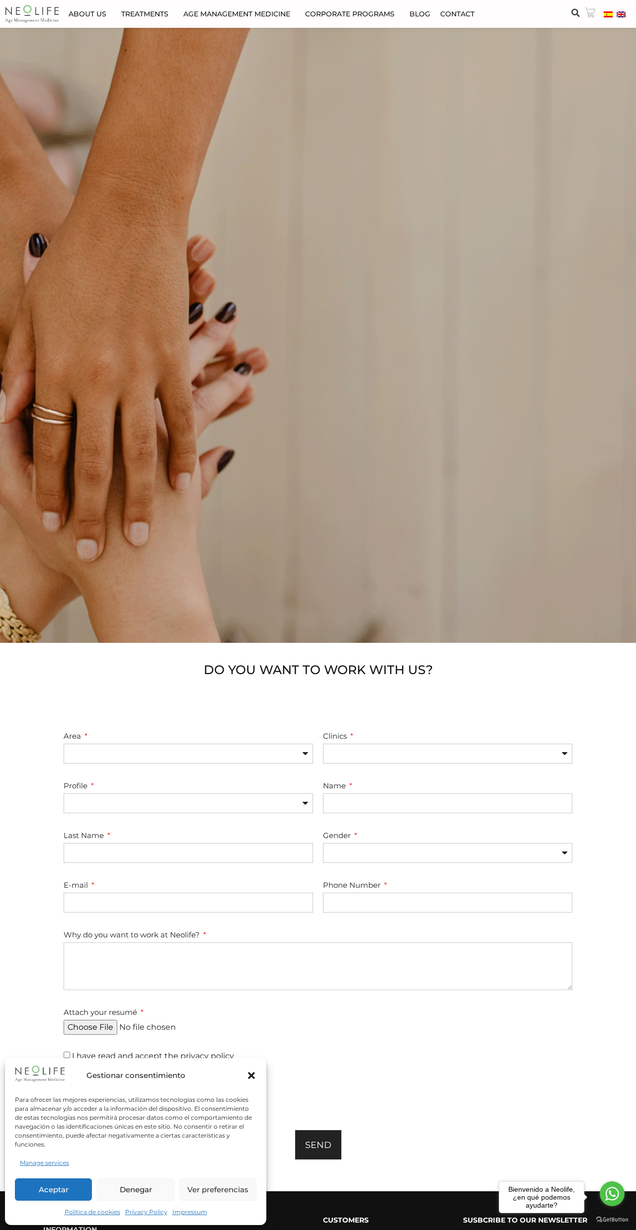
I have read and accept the (153, 1056)
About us (87, 13)
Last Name (85, 835)
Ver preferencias (217, 1189)
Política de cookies (92, 1212)
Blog (419, 13)
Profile (76, 785)
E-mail (77, 885)
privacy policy (207, 1056)
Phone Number (353, 885)
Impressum (189, 1212)
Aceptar (54, 1189)
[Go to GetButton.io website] (612, 1220)
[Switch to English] (621, 14)
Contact (457, 13)
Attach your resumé (101, 1012)
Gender (338, 835)
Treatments (144, 13)
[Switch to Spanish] (608, 14)
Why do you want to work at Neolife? (133, 934)
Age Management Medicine (236, 13)
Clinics (336, 736)
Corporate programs (350, 13)
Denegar (136, 1189)
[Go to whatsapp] (612, 1193)
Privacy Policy (146, 1212)
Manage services (44, 1162)
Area (73, 736)
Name (335, 785)
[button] (251, 1075)
